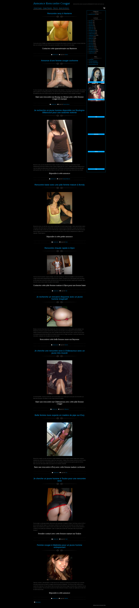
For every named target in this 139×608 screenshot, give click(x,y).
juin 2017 (91, 20)
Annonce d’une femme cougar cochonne (59, 60)
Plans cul (55, 8)
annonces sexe (55, 54)
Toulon (66, 539)
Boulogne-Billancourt (66, 178)
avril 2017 (91, 24)
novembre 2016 (92, 32)
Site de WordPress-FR (93, 64)
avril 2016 (91, 43)
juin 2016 (91, 40)
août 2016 (91, 36)
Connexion (91, 59)
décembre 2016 (92, 30)
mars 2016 (91, 44)
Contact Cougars (38, 8)
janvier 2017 (91, 28)
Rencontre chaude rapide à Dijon (60, 248)
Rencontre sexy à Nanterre (59, 13)
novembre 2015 (92, 51)
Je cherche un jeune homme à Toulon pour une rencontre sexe (59, 479)
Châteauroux (66, 409)
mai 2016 (91, 41)
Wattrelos (66, 598)
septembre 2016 (92, 35)
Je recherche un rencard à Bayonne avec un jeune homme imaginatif (59, 298)
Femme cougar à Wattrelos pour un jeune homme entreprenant (59, 546)
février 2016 (91, 46)
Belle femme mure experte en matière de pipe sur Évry (59, 415)
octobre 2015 (91, 53)
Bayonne (66, 344)
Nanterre (66, 54)
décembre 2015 (92, 49)
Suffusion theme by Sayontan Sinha (99, 605)
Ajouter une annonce (64, 8)
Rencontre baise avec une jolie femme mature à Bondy (60, 185)
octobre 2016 (91, 33)
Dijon (66, 290)
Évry (66, 472)
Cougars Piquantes (47, 8)
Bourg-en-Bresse (66, 104)
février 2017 (91, 27)
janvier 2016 (91, 48)
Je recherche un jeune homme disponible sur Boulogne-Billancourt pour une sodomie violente (59, 111)
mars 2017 (91, 25)
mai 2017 (91, 22)
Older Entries (38, 602)
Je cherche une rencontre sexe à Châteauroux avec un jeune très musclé (59, 352)
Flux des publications (93, 61)
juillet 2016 (91, 38)
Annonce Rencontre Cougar (51, 3)
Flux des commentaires (93, 62)
